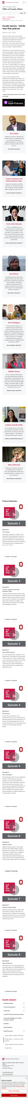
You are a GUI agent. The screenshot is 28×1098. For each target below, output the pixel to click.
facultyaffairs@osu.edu (7, 1072)
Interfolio (6, 1023)
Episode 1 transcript (11, 556)
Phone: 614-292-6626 (7, 1074)
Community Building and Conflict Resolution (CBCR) (13, 1019)
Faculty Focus (8, 1048)
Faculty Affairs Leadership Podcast (14, 1035)
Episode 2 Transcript (11, 619)
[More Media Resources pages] (24, 1031)
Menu (21, 13)
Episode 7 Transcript (11, 930)
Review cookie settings (14, 1091)
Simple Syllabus (8, 1027)
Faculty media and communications (14, 1044)
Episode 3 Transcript (11, 680)
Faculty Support (9, 999)
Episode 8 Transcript (11, 991)
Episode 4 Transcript (11, 741)
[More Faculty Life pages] (24, 1011)
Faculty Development (9, 1007)
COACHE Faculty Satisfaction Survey (14, 1014)
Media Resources (8, 1031)
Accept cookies (14, 1095)
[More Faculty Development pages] (24, 1007)
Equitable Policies (8, 1003)
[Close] (26, 1078)
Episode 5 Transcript (11, 806)
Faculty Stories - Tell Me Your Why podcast (14, 1040)
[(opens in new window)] (12, 1059)
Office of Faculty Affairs (12, 9)
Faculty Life (7, 1011)
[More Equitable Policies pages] (24, 1003)
